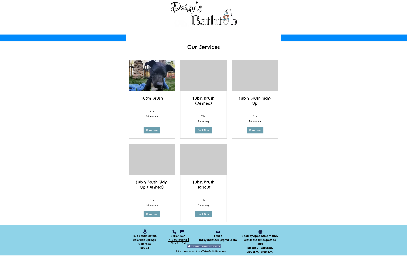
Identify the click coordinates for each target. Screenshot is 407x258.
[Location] (145, 231)
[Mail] (218, 232)
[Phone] (174, 232)
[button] (152, 130)
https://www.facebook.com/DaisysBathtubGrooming (201, 251)
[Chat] (182, 231)
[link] (152, 98)
